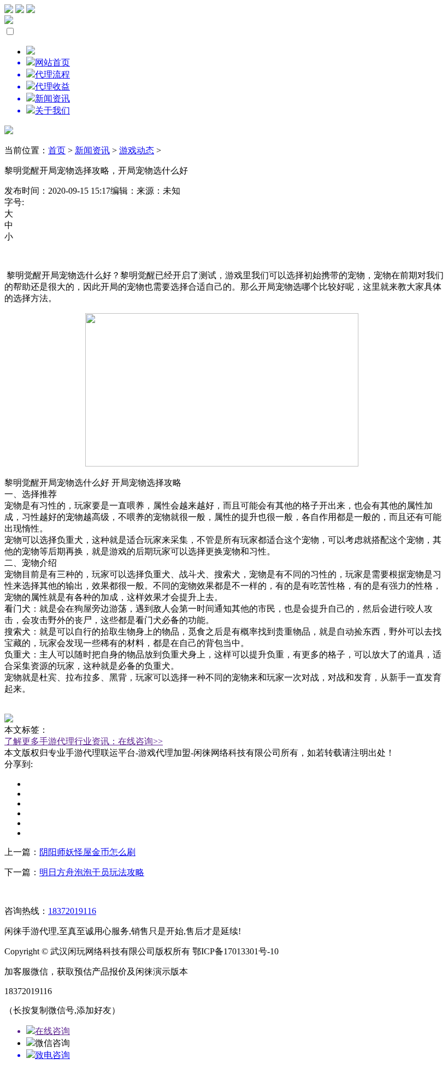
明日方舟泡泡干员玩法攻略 (91, 872)
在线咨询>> (140, 741)
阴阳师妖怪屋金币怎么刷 (87, 852)
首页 (57, 150)
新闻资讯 (92, 150)
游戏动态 (136, 150)
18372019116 (72, 911)
